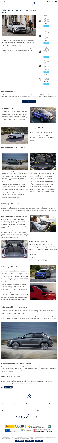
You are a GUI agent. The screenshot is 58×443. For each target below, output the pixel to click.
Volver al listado (8, 387)
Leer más (46, 25)
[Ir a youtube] (21, 417)
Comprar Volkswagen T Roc (29, 101)
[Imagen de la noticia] (40, 21)
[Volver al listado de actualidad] (2, 387)
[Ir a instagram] (19, 417)
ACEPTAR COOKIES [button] (20, 440)
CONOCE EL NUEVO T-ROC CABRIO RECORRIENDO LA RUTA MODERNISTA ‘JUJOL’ (47, 64)
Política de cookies (37, 438)
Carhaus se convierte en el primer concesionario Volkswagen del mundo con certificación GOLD (47, 33)
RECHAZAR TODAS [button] (29, 440)
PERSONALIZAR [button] (38, 440)
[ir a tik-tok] (27, 417)
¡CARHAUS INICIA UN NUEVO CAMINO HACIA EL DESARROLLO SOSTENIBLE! (47, 77)
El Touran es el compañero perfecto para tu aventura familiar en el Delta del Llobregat (46, 49)
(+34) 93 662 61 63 (53, 409)
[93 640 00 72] (56, 1)
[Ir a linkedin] (24, 417)
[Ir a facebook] (14, 417)
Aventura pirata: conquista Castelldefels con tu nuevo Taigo (46, 18)
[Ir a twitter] (16, 417)
